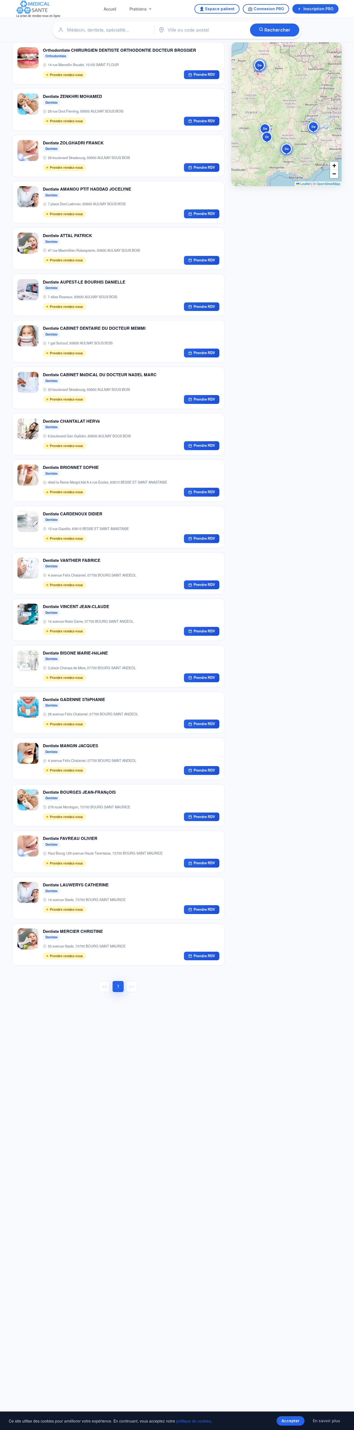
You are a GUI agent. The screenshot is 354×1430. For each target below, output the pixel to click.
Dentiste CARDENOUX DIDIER (72, 514)
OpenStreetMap (328, 183)
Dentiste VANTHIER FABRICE (71, 560)
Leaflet (305, 183)
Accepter (291, 1420)
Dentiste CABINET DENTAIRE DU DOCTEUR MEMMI (94, 328)
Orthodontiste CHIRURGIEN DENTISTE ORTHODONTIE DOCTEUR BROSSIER (119, 50)
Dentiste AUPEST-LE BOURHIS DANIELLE (84, 282)
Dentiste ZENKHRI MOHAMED (72, 96)
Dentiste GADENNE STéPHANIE (74, 699)
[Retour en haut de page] (343, 1420)
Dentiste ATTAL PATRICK (67, 235)
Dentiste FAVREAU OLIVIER (70, 838)
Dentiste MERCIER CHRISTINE (73, 931)
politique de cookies (193, 1421)
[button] (267, 138)
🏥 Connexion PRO (266, 8)
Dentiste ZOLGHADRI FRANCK (73, 143)
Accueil (110, 9)
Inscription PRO (318, 8)
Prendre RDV (204, 74)
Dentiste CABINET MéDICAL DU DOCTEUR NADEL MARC (100, 375)
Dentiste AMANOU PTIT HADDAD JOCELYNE (87, 189)
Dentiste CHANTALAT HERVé (71, 421)
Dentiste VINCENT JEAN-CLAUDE (76, 606)
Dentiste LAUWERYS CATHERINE (76, 885)
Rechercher (276, 30)
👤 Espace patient (217, 8)
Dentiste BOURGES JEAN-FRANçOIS (79, 792)
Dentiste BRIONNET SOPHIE (71, 467)
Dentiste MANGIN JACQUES (70, 746)
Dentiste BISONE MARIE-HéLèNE (75, 653)
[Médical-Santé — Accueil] (38, 9)
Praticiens (138, 9)
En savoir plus (326, 1420)
